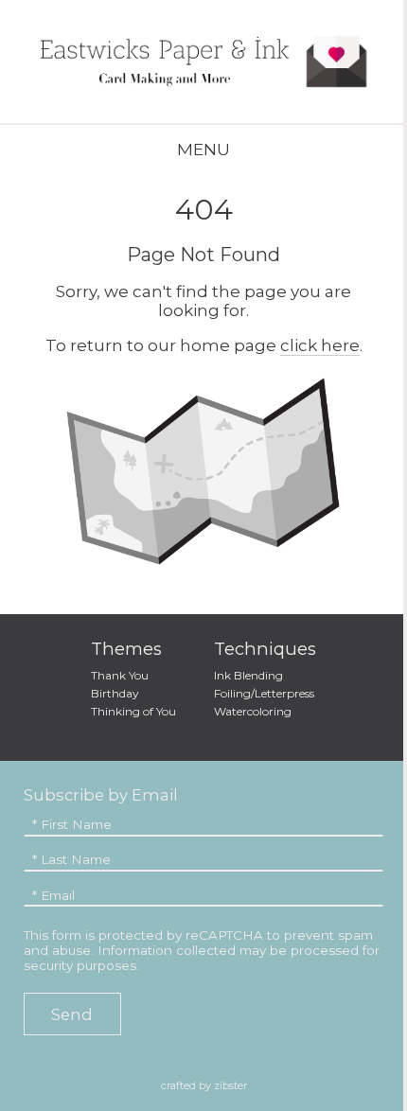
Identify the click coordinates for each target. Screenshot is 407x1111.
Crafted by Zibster (204, 1085)
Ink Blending (248, 675)
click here (320, 345)
